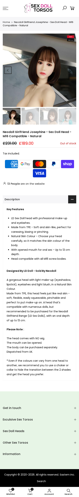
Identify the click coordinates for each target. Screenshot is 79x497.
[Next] (71, 70)
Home (6, 22)
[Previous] (8, 70)
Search (41, 481)
